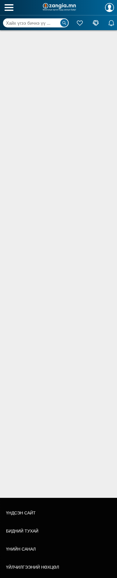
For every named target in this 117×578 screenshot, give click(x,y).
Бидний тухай (22, 531)
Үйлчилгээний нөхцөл (32, 567)
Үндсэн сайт (21, 512)
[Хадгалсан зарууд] (79, 22)
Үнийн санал (21, 549)
